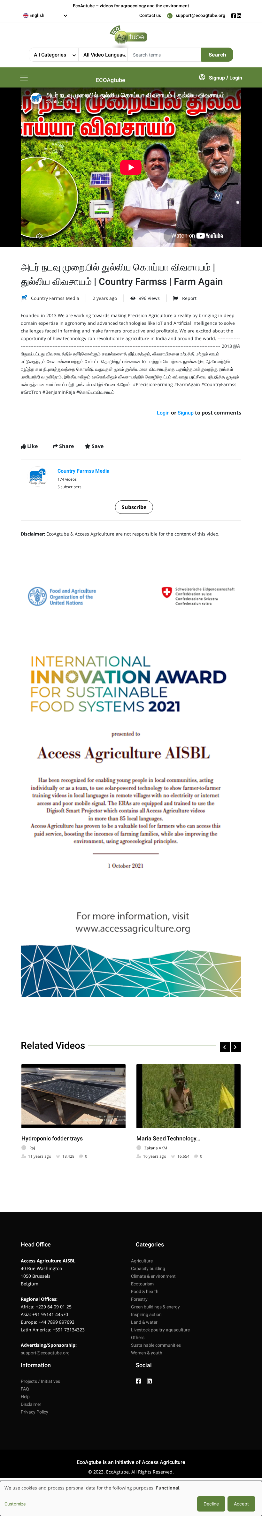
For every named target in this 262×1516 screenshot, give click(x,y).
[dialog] (131, 1498)
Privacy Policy (34, 1411)
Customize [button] (15, 1503)
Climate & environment (153, 1276)
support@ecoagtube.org (200, 15)
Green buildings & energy (155, 1306)
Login (235, 78)
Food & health (144, 1291)
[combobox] (45, 15)
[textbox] (45, 15)
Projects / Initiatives (40, 1381)
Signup (217, 78)
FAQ (25, 1388)
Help (25, 1396)
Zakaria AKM (155, 1148)
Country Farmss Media (55, 298)
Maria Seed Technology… (168, 1138)
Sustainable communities (156, 1345)
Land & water (144, 1322)
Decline (211, 1503)
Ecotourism (142, 1283)
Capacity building (148, 1268)
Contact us (150, 15)
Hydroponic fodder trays (52, 1138)
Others (137, 1337)
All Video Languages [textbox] (105, 55)
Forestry (139, 1299)
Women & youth (146, 1352)
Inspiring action (146, 1314)
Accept (241, 1503)
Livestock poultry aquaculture (160, 1329)
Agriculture (142, 1260)
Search (217, 54)
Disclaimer (31, 1404)
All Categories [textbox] (50, 55)
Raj (32, 1148)
